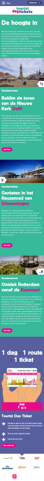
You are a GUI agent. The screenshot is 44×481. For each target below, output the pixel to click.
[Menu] (4, 2)
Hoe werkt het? (9, 445)
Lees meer (7, 149)
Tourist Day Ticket (22, 10)
